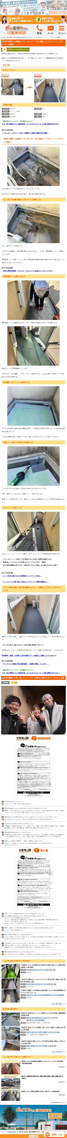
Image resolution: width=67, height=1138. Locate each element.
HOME (3, 37)
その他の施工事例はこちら (58, 1004)
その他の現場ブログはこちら (58, 1102)
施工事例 (9, 37)
